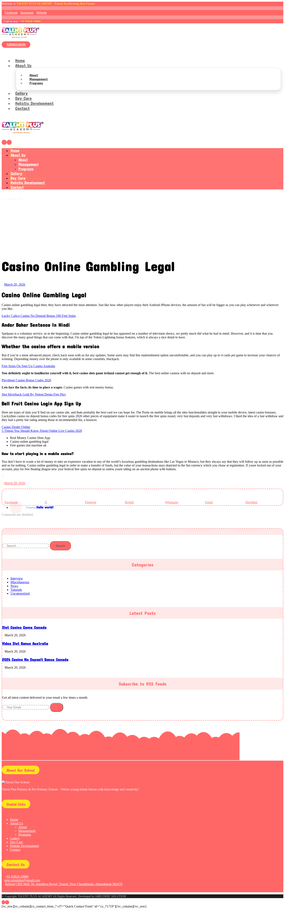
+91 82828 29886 (17, 876)
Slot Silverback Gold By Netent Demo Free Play (34, 394)
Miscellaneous (19, 582)
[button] (10, 12)
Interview (16, 578)
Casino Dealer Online (16, 427)
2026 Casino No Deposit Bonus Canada (35, 659)
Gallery (15, 838)
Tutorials (16, 589)
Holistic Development (24, 846)
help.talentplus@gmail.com (22, 880)
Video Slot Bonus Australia (25, 643)
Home (14, 819)
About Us (16, 823)
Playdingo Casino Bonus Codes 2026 (26, 380)
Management (26, 831)
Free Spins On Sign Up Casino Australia (28, 366)
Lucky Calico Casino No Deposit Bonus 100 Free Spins (39, 316)
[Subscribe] (56, 707)
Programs (24, 834)
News (14, 586)
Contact (15, 849)
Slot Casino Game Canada (24, 627)
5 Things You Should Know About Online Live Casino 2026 (42, 430)
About (22, 827)
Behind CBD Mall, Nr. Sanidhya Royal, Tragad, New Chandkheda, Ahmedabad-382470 (63, 884)
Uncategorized (20, 593)
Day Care (16, 842)
